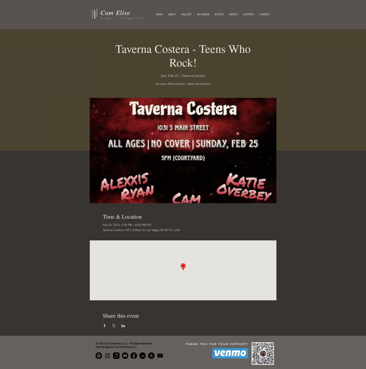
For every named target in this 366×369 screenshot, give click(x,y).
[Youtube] (160, 355)
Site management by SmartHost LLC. (116, 347)
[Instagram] (107, 355)
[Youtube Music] (125, 355)
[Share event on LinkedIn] (123, 325)
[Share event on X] (114, 325)
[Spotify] (99, 355)
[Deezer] (142, 355)
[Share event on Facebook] (104, 325)
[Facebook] (134, 355)
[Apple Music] (116, 355)
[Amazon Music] (151, 355)
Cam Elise (115, 12)
